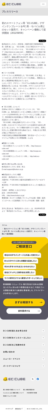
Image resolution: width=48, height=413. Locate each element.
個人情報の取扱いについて (11, 390)
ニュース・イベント (11, 358)
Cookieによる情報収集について (13, 393)
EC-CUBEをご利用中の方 (14, 344)
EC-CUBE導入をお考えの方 (15, 330)
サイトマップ (9, 409)
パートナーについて (12, 366)
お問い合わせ (9, 351)
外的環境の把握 (32, 393)
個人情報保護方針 (29, 390)
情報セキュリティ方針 (9, 396)
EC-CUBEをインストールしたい (17, 337)
